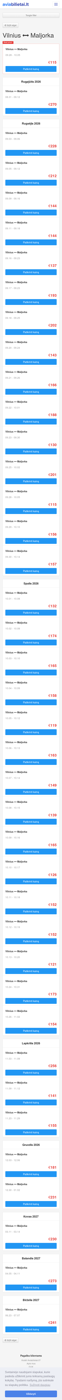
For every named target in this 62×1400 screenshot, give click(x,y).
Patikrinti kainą (31, 69)
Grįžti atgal (11, 25)
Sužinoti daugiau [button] (40, 1385)
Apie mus (31, 1363)
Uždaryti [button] (31, 1393)
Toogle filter (31, 15)
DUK (31, 1366)
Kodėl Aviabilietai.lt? (31, 1360)
